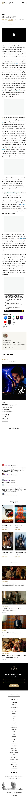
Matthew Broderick (6, 119)
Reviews (3, 14)
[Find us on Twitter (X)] (16, 772)
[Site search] (23, 2)
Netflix (14, 724)
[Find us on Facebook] (11, 772)
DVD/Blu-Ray (14, 748)
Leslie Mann (5, 407)
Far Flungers (14, 743)
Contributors (14, 770)
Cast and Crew (14, 699)
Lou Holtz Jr (22, 238)
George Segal (5, 404)
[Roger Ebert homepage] (8, 3)
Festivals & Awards (14, 759)
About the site (14, 764)
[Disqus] (14, 479)
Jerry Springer (7, 146)
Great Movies (14, 739)
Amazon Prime (14, 711)
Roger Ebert (5, 22)
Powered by (5, 327)
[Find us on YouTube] (14, 772)
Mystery (14, 722)
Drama (14, 716)
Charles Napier (21, 204)
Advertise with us (14, 768)
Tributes (14, 747)
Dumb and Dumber (13, 63)
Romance (14, 725)
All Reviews (14, 697)
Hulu (14, 720)
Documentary (14, 714)
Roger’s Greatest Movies (14, 696)
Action (14, 709)
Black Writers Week (14, 752)
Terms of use (14, 794)
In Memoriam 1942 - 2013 (14, 778)
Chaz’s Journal (14, 737)
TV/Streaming (14, 756)
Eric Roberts (16, 210)
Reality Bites (17, 192)
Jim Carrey (11, 44)
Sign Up (14, 704)
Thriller (14, 731)
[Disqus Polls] (14, 447)
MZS (14, 741)
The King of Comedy (16, 90)
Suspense (14, 729)
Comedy (11, 19)
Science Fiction (14, 727)
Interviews (14, 745)
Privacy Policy (14, 795)
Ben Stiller (10, 192)
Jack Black (4, 409)
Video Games (14, 750)
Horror (14, 718)
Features (14, 754)
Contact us (14, 766)
